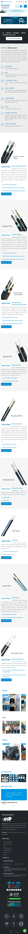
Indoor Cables (15, 597)
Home (8, 14)
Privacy (11, 932)
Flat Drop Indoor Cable (8, 554)
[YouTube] (20, 890)
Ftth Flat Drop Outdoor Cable (10, 551)
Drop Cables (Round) (17, 659)
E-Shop (17, 6)
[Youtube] (26, 2)
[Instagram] (24, 2)
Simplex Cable (6, 497)
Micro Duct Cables (17, 423)
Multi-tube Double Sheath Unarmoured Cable (14, 190)
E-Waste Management (7, 850)
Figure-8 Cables (16, 365)
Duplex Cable (6, 500)
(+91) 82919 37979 (19, 864)
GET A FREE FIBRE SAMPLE (14, 38)
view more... (17, 829)
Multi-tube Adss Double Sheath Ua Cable (13, 320)
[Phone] (7, 890)
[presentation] (3, 703)
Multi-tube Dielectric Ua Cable (10, 317)
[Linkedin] (21, 2)
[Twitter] (19, 2)
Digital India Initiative (7, 844)
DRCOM (11, 930)
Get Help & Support (7, 848)
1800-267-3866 (8, 861)
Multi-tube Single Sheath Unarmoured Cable (13, 187)
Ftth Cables (15, 540)
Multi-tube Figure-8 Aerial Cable (10, 381)
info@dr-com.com (7, 864)
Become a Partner (7, 1)
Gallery (4, 854)
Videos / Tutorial (6, 852)
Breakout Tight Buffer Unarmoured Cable (13, 617)
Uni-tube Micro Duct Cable (9, 444)
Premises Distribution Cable (9, 614)
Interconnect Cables (17, 488)
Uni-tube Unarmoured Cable (10, 184)
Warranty (17, 932)
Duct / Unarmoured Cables (19, 166)
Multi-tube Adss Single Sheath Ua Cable (12, 323)
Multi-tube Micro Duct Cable (10, 447)
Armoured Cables (16, 234)
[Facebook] (17, 2)
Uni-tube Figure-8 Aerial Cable (10, 378)
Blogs (4, 846)
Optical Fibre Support (7, 841)
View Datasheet (5, 193)
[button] (13, 806)
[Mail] (9, 890)
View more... (3, 250)
